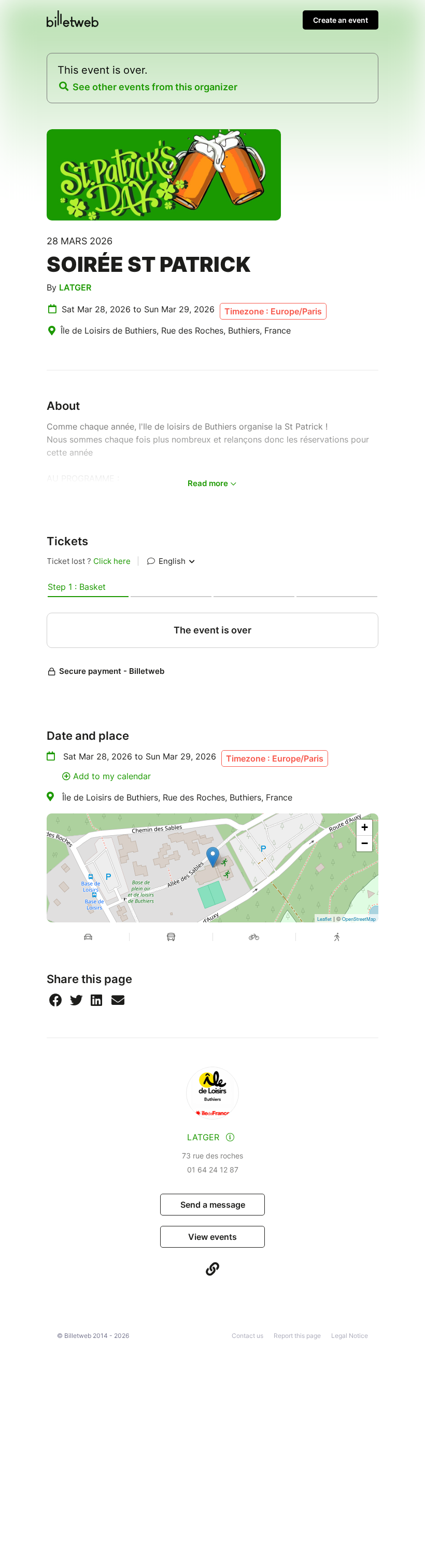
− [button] (364, 843)
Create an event (340, 20)
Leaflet (324, 919)
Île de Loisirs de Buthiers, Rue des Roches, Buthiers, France (177, 797)
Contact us (247, 1335)
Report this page (297, 1335)
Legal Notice (349, 1335)
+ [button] (364, 827)
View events (212, 1237)
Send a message (212, 1204)
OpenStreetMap (359, 919)
